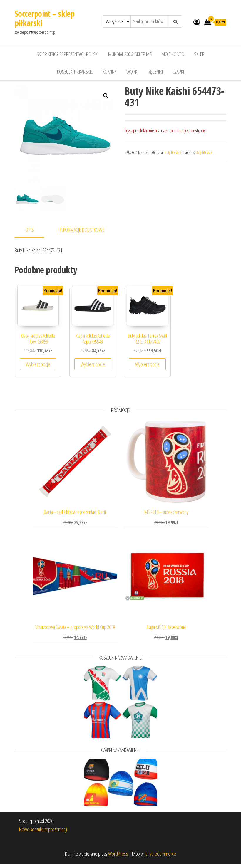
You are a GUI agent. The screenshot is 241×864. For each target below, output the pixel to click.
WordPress (118, 853)
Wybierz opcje (38, 364)
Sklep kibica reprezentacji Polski (67, 54)
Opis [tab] (29, 229)
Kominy (110, 71)
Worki (132, 71)
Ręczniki (155, 71)
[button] (106, 95)
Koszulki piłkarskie (75, 71)
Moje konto (172, 54)
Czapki (178, 71)
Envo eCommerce (160, 853)
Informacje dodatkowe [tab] (82, 229)
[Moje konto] (196, 21)
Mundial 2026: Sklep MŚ (130, 54)
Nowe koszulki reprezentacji (43, 829)
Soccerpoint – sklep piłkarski (44, 18)
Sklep (199, 54)
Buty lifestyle (173, 152)
